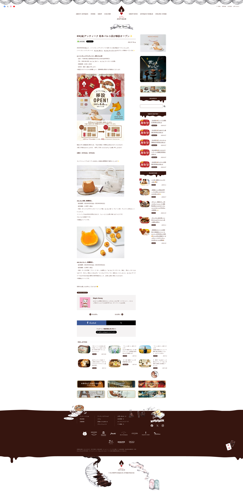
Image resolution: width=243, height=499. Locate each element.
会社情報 (230, 6)
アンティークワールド (103, 416)
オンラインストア (122, 421)
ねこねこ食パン (98, 50)
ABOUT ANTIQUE (82, 14)
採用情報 (224, 6)
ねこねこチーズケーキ (110, 50)
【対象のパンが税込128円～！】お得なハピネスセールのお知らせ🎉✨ (158, 192)
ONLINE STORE (161, 14)
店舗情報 (82, 421)
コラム (99, 419)
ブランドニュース (102, 424)
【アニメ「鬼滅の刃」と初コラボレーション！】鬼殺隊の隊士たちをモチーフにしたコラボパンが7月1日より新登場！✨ (158, 206)
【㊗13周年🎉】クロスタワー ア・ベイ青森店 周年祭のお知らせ (158, 152)
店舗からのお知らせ (102, 421)
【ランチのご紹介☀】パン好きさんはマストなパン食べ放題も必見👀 (158, 220)
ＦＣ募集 (218, 6)
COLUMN (107, 14)
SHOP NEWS (133, 14)
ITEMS (93, 14)
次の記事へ (118, 314)
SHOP (100, 14)
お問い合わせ (236, 6)
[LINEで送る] (81, 42)
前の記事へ (95, 314)
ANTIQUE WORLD (146, 14)
